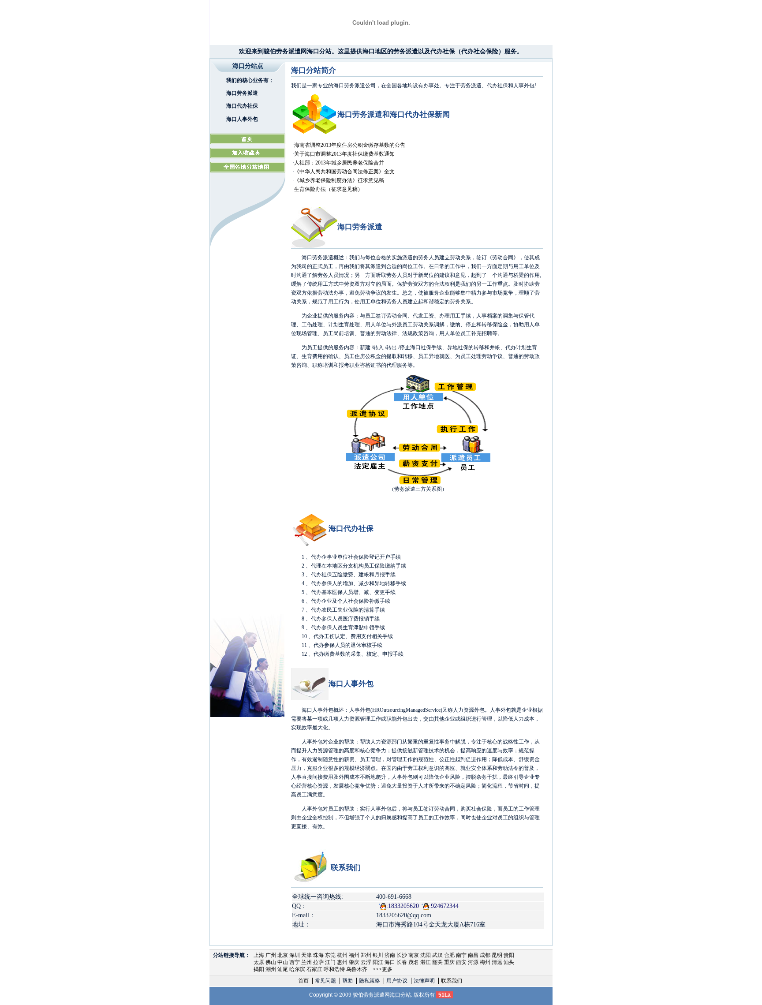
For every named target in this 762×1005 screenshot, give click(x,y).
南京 (413, 955)
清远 (497, 962)
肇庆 (354, 962)
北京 (282, 955)
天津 (306, 955)
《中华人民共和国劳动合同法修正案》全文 (344, 171)
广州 (270, 955)
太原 (259, 962)
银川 (378, 955)
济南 (390, 955)
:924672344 (444, 906)
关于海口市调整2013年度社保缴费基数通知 (344, 154)
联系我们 (451, 981)
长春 (401, 962)
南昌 (473, 955)
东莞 (330, 955)
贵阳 (509, 955)
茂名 (413, 962)
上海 (259, 955)
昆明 (497, 955)
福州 (354, 955)
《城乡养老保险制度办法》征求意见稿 (339, 180)
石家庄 (314, 969)
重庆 (449, 962)
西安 (461, 962)
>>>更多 (382, 969)
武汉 (437, 955)
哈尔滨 (297, 969)
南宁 (461, 955)
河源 (473, 962)
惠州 (342, 962)
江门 (330, 962)
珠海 (318, 955)
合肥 (449, 955)
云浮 (366, 962)
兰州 (306, 962)
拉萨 (318, 962)
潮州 (270, 969)
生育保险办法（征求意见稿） (328, 189)
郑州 (366, 955)
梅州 (485, 962)
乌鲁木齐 (356, 969)
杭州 (342, 955)
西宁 (294, 962)
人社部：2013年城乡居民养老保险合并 (339, 163)
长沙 (401, 955)
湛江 (425, 962)
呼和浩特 (334, 969)
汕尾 (282, 969)
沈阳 (425, 955)
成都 (485, 955)
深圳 (294, 955)
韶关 (437, 962)
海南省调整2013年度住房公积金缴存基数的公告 (349, 145)
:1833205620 (402, 906)
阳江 (378, 962)
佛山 (270, 962)
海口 (390, 962)
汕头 (509, 962)
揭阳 (259, 969)
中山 (282, 962)
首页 (303, 981)
